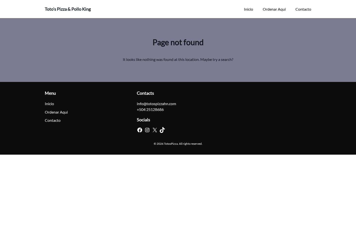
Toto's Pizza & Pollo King (68, 9)
